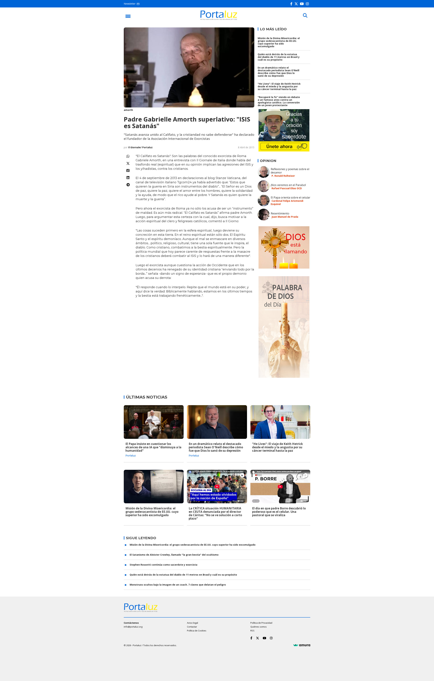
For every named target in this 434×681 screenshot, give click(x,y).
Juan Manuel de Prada (285, 216)
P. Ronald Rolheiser (283, 175)
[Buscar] (305, 15)
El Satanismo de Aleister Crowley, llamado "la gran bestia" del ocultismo (174, 554)
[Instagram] (308, 4)
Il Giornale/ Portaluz (140, 147)
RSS (252, 630)
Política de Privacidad (261, 622)
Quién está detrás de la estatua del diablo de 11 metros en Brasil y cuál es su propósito (279, 57)
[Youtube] (302, 4)
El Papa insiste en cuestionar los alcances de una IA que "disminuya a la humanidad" (153, 447)
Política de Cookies (196, 630)
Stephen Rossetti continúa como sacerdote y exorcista (163, 564)
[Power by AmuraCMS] (301, 645)
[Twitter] (296, 4)
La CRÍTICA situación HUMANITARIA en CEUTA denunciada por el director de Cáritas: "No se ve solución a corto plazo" (215, 513)
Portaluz (130, 455)
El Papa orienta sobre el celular (290, 197)
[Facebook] (292, 4)
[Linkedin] (128, 177)
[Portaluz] (218, 19)
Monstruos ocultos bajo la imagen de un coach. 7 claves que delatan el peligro (178, 584)
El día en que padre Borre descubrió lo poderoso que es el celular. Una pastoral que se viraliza (279, 511)
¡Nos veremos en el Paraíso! (288, 185)
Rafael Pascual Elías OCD (287, 188)
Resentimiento (280, 213)
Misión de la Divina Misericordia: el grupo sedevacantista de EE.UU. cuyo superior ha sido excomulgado (279, 42)
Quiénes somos (258, 626)
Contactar (192, 626)
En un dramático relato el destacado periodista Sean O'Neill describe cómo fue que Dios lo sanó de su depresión (278, 71)
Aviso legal (192, 622)
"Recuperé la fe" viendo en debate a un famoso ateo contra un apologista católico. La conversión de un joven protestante (279, 101)
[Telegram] (128, 184)
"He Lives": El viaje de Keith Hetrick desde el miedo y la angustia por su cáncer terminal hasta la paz (279, 86)
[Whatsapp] (128, 156)
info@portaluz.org (133, 626)
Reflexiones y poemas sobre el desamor (290, 170)
